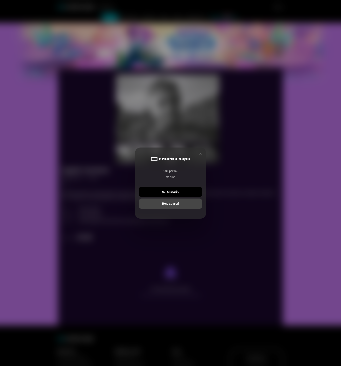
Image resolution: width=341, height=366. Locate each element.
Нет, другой (170, 203)
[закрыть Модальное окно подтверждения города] (200, 154)
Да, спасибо (170, 192)
